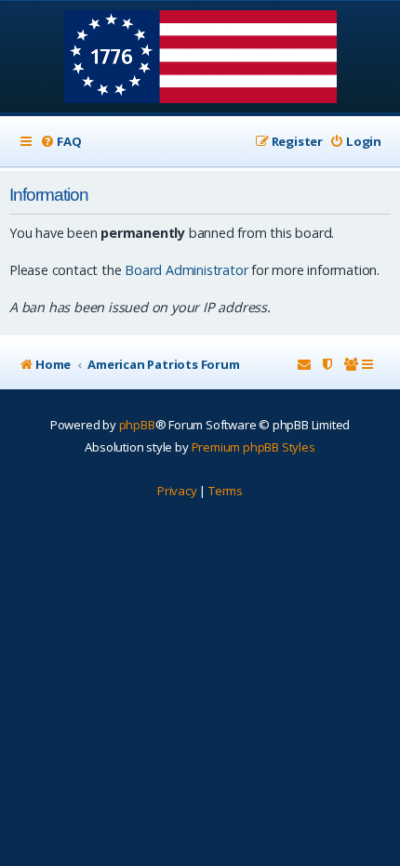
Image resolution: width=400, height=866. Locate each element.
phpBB (137, 424)
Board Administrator (186, 270)
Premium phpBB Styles (253, 447)
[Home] (200, 58)
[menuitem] (60, 141)
